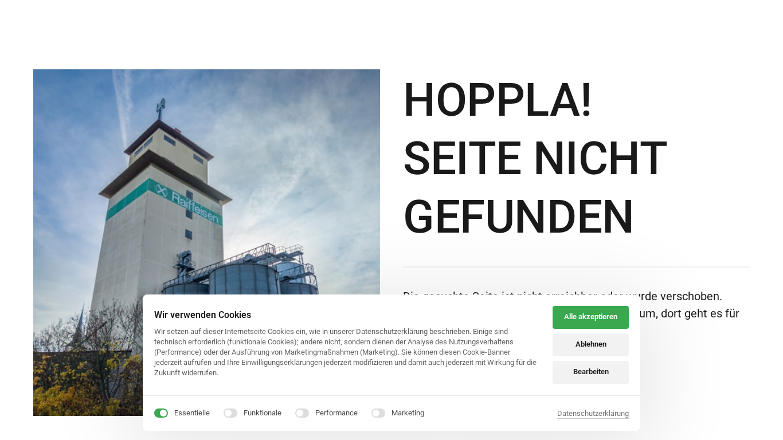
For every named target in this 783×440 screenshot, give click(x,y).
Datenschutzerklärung (593, 414)
